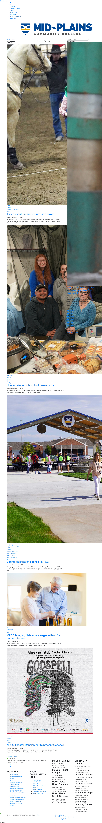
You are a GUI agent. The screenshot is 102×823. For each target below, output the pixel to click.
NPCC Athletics (37, 789)
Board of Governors (16, 782)
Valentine (9, 633)
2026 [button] (71, 325)
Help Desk (13, 796)
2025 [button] (71, 322)
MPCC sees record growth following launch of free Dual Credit (81, 290)
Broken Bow (10, 629)
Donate (12, 10)
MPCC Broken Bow (12, 551)
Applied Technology (13, 546)
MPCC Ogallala (11, 555)
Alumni (12, 778)
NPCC (8, 211)
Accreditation (14, 774)
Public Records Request (17, 799)
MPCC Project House (39, 786)
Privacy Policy (59, 815)
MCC (8, 206)
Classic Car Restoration (40, 791)
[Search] (10, 3)
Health (9, 377)
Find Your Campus (72, 332)
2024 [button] (71, 319)
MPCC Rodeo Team (13, 210)
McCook (9, 631)
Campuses (13, 5)
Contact (12, 7)
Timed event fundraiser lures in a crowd (30, 214)
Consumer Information (16, 788)
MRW (37, 815)
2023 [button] (71, 316)
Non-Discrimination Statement (64, 817)
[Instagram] (10, 766)
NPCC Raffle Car (38, 793)
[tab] (81, 311)
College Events (14, 786)
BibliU (11, 780)
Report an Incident (15, 16)
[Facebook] (10, 764)
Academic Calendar (16, 776)
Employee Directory (16, 790)
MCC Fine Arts (37, 782)
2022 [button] (71, 313)
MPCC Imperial (11, 553)
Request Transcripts (16, 803)
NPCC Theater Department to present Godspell (35, 744)
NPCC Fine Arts (37, 788)
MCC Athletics (37, 780)
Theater (9, 742)
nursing (9, 383)
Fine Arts (9, 737)
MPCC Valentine (11, 557)
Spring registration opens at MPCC (28, 561)
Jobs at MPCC (14, 12)
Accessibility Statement (62, 819)
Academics (10, 375)
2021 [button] (71, 311)
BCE (8, 627)
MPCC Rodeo (37, 784)
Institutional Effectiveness (18, 797)
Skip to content (4, 1)
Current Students (15, 8)
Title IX (12, 805)
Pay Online (13, 14)
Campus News (14, 784)
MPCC (9, 208)
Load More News (12, 756)
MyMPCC (13, 18)
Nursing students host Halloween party (30, 385)
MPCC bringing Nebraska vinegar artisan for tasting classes (33, 637)
